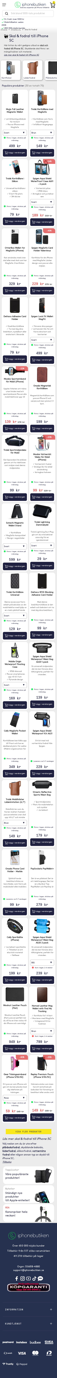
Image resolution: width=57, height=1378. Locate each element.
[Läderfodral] (32, 68)
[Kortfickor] (10, 68)
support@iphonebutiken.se (28, 1270)
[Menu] (5, 5)
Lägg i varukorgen (16, 153)
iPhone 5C (16, 30)
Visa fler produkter (28, 1131)
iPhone (4, 30)
